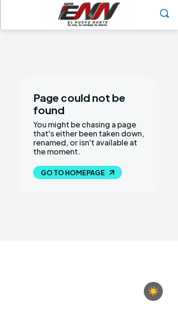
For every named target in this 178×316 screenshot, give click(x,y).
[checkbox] (153, 291)
